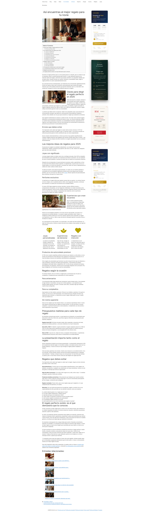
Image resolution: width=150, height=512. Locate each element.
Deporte (79, 1)
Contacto (100, 510)
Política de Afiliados (94, 510)
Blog (51, 1)
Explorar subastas (99, 133)
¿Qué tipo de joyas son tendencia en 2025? (53, 395)
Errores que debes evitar (50, 48)
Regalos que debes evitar (49, 70)
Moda (60, 1)
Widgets (95, 1)
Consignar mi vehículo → (99, 136)
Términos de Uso (61, 510)
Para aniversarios (49, 62)
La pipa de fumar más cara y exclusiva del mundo (53, 502)
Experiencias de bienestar (51, 57)
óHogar (84, 1)
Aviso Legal (86, 510)
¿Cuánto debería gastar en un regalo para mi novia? (55, 392)
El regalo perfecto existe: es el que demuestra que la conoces (57, 71)
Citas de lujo (44, 1)
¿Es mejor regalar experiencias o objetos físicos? (54, 393)
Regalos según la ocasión (49, 61)
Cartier (65, 172)
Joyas (101, 1)
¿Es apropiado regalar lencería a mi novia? (53, 399)
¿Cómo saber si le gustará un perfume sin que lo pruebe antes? (58, 396)
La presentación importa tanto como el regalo (53, 68)
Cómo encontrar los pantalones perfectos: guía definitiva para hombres (58, 504)
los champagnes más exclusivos (73, 446)
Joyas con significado (50, 51)
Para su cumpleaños (50, 64)
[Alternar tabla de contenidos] (83, 46)
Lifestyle (73, 1)
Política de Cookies (79, 510)
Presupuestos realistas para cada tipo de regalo (54, 67)
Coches (89, 1)
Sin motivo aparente (50, 65)
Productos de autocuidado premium (52, 60)
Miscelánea (44, 5)
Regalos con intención (50, 58)
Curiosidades (66, 1)
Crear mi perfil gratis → (100, 43)
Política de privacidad (70, 510)
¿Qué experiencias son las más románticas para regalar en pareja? (59, 401)
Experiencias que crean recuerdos (52, 54)
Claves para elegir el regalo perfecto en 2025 (53, 47)
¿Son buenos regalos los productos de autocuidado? (55, 398)
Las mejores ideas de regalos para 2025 (52, 50)
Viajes (55, 1)
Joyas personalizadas (50, 55)
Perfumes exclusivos (50, 53)
